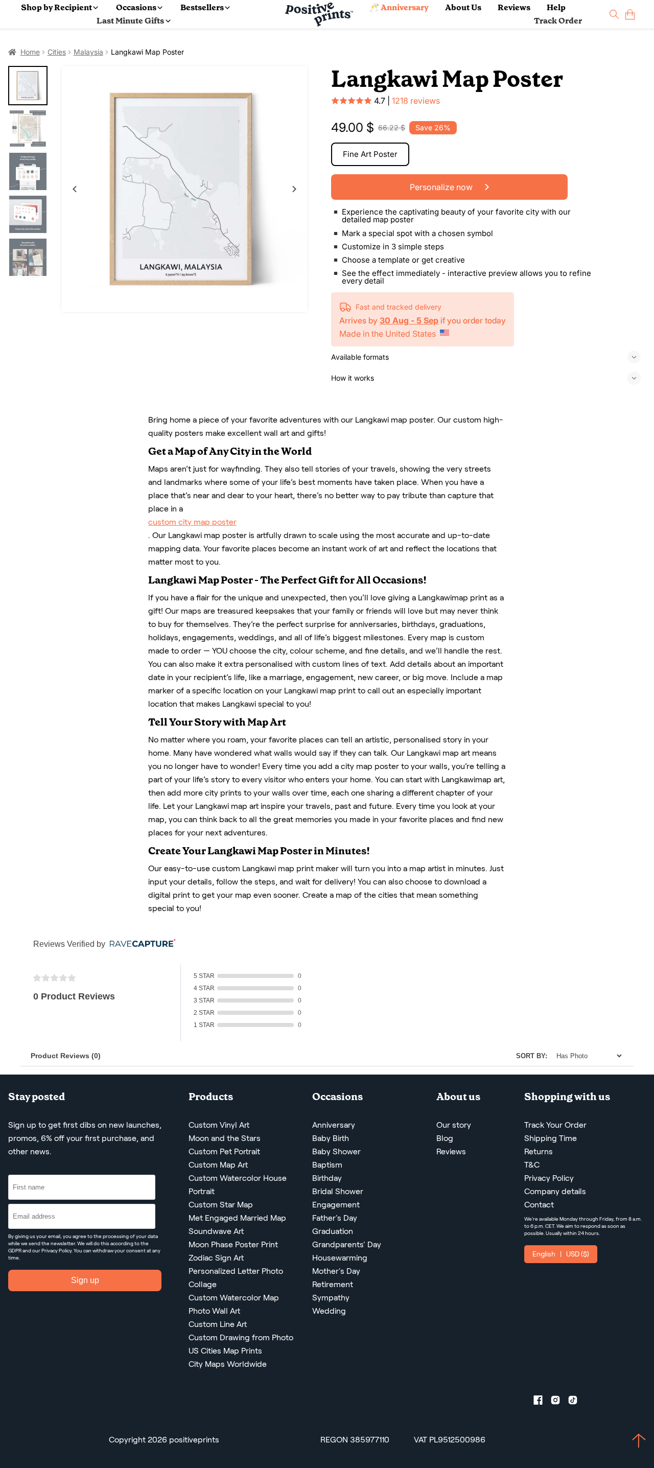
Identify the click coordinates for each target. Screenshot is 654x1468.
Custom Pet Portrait (224, 1151)
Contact (539, 1204)
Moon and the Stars (225, 1138)
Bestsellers (202, 7)
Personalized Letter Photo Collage (236, 1278)
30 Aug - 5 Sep (409, 320)
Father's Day (334, 1218)
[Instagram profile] (559, 1402)
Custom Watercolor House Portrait (238, 1185)
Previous (74, 189)
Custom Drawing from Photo (241, 1337)
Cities (57, 52)
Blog (444, 1138)
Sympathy (330, 1297)
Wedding (329, 1311)
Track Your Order (555, 1125)
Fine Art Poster (370, 154)
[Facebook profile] (542, 1402)
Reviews (514, 7)
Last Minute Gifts (130, 20)
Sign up (85, 1280)
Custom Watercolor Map (234, 1297)
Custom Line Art (218, 1324)
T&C (532, 1164)
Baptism (327, 1164)
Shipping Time (550, 1138)
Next (294, 189)
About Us (463, 7)
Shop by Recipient (56, 7)
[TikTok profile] (577, 1402)
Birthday (327, 1178)
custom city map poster (192, 522)
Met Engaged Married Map (237, 1218)
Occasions (136, 7)
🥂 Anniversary (399, 7)
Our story (453, 1125)
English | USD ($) (560, 1254)
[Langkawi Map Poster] (184, 189)
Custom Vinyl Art (219, 1125)
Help (556, 7)
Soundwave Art (216, 1231)
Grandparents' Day (346, 1244)
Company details (555, 1191)
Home (30, 52)
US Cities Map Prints (225, 1350)
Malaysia (88, 52)
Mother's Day (336, 1271)
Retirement (332, 1284)
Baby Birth (330, 1138)
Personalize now (442, 187)
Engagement (336, 1204)
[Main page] (319, 15)
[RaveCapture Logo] (140, 944)
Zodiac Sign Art (216, 1257)
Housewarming (339, 1257)
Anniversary (333, 1125)
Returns (538, 1151)
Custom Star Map (221, 1204)
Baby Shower (336, 1151)
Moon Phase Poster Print (233, 1244)
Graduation (332, 1231)
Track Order (558, 20)
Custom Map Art (218, 1164)
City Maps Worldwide (228, 1364)
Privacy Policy (56, 1250)
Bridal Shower (337, 1191)
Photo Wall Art (214, 1311)
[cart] (630, 14)
